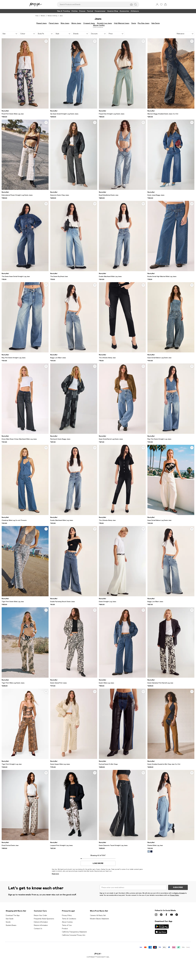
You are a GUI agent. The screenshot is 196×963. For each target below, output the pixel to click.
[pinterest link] (161, 914)
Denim (133, 23)
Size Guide (9, 919)
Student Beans (11, 925)
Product (65, 928)
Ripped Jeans (41, 23)
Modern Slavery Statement (99, 919)
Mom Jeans (65, 23)
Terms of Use (67, 925)
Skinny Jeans (76, 23)
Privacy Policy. (174, 895)
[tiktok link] (176, 914)
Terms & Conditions (69, 919)
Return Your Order (40, 915)
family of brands (179, 893)
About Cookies (67, 922)
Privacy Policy (67, 915)
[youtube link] (171, 914)
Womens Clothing (52, 15)
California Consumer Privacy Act (73, 935)
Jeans (61, 15)
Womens (43, 15)
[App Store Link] (162, 929)
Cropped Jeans (89, 23)
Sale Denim (155, 23)
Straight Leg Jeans (104, 23)
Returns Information (41, 925)
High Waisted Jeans (121, 23)
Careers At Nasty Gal (98, 915)
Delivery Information (41, 922)
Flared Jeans (54, 23)
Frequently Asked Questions (44, 919)
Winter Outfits (99, 25)
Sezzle (8, 922)
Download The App (13, 915)
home (36, 15)
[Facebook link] (166, 914)
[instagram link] (156, 914)
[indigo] (151, 851)
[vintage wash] (149, 851)
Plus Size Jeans (143, 23)
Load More (98, 863)
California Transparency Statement (74, 932)
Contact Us (38, 928)
